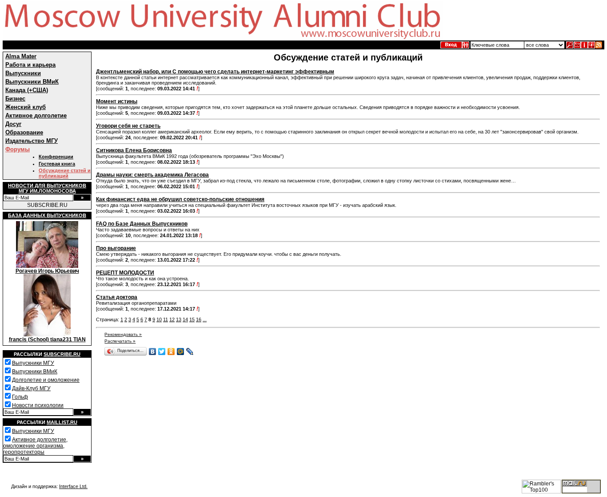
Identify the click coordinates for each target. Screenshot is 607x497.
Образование (24, 132)
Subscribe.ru (62, 354)
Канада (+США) (26, 90)
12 (172, 319)
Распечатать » (120, 341)
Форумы (17, 149)
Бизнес (15, 98)
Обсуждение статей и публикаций (65, 173)
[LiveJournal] (190, 351)
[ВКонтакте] (152, 351)
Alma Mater (20, 56)
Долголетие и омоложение (46, 380)
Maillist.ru (62, 422)
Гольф (20, 397)
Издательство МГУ (31, 140)
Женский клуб (25, 107)
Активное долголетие (36, 115)
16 (198, 319)
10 (159, 319)
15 (192, 319)
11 (165, 319)
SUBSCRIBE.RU (47, 205)
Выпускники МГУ (33, 363)
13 (178, 319)
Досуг (13, 124)
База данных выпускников (47, 215)
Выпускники (23, 73)
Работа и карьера (30, 64)
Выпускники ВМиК (32, 81)
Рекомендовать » (123, 334)
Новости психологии (38, 405)
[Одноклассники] (171, 351)
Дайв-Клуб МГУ (31, 388)
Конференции (56, 156)
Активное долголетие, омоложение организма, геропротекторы (35, 445)
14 (185, 319)
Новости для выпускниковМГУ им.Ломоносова (47, 188)
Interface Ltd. (73, 486)
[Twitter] (162, 351)
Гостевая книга (57, 163)
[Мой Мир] (180, 351)
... (205, 319)
